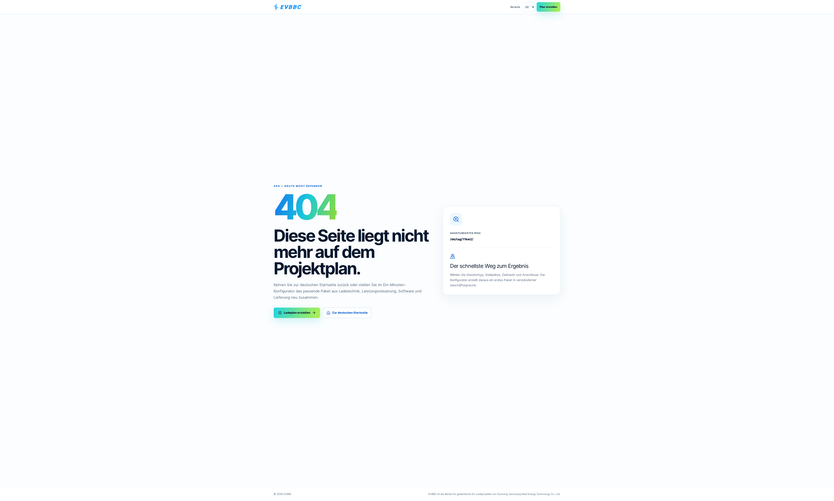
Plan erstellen (548, 6)
